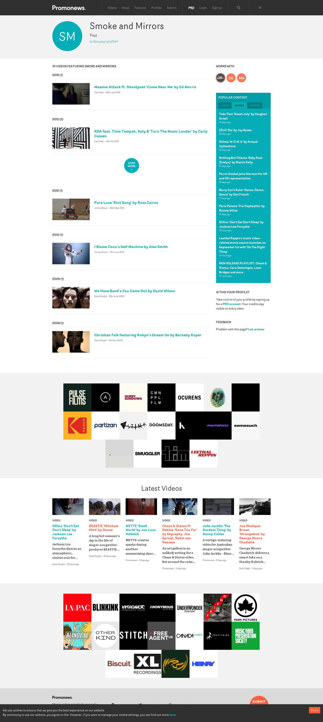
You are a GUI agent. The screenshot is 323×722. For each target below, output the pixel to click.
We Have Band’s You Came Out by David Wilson (134, 290)
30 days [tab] (239, 105)
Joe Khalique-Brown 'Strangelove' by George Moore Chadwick (252, 534)
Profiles (156, 8)
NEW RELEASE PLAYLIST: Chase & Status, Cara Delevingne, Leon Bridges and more (243, 267)
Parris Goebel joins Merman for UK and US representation (243, 176)
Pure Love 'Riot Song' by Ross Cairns (126, 202)
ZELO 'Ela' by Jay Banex (235, 130)
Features (140, 8)
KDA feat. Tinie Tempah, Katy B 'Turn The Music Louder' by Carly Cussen (150, 133)
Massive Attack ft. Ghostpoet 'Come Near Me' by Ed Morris (145, 87)
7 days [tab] (225, 105)
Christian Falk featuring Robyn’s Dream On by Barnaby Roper (148, 335)
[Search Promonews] (238, 7)
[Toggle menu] (260, 7)
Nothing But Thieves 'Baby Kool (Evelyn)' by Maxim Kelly (240, 159)
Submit (171, 8)
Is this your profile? (104, 41)
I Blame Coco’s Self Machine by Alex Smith (131, 246)
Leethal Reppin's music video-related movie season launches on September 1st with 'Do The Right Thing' (242, 245)
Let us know (256, 329)
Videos (112, 8)
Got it (314, 710)
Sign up (217, 8)
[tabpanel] (243, 196)
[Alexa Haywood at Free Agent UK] (220, 75)
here (172, 714)
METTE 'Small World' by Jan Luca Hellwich (141, 530)
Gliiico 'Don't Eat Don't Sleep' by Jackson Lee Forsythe (241, 224)
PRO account (232, 304)
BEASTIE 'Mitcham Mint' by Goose (103, 528)
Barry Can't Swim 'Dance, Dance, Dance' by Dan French (241, 192)
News (125, 8)
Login (203, 8)
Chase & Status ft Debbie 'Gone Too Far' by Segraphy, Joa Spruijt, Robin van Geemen (179, 534)
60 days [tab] (254, 105)
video (56, 520)
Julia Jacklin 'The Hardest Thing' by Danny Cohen (217, 530)
